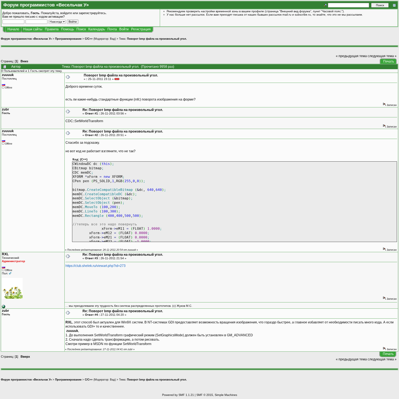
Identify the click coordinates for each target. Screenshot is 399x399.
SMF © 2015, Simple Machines (216, 395)
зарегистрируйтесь (92, 13)
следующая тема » (382, 56)
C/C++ (89, 38)
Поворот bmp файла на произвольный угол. (157, 38)
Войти (124, 29)
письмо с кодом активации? (45, 16)
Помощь (67, 29)
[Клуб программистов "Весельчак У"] (3, 307)
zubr (5, 109)
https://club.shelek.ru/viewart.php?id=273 (95, 266)
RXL (5, 254)
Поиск (81, 29)
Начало (13, 29)
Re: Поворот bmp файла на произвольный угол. (123, 110)
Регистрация (141, 29)
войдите (66, 13)
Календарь (96, 29)
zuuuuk (8, 75)
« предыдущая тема (351, 56)
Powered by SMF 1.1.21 (178, 395)
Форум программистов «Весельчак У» (26, 38)
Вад (112, 38)
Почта (112, 29)
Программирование (68, 38)
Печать (388, 61)
